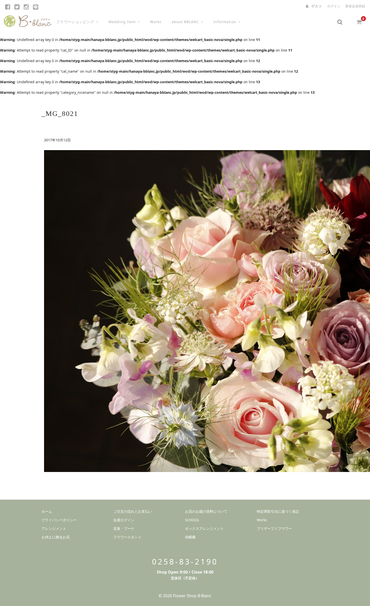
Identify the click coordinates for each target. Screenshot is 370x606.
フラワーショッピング (75, 21)
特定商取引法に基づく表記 (278, 511)
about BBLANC (185, 21)
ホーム (47, 511)
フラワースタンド (127, 537)
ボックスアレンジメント (204, 528)
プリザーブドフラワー (274, 528)
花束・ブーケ (123, 528)
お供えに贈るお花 (56, 537)
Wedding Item (122, 21)
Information (224, 21)
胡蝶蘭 (190, 537)
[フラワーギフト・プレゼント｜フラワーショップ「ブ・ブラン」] (27, 20)
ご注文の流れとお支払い (132, 511)
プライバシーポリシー (59, 519)
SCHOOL (192, 519)
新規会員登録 (355, 6)
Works (156, 21)
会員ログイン (123, 519)
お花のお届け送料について (206, 511)
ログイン (333, 6)
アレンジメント (54, 528)
